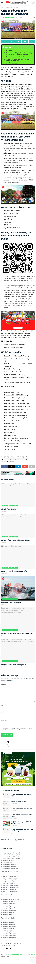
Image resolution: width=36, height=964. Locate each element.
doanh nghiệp (26, 276)
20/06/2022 (4, 604)
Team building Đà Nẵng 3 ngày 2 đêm (15, 412)
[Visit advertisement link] (18, 473)
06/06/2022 (14, 810)
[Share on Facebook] (4, 41)
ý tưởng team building (16, 333)
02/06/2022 (14, 825)
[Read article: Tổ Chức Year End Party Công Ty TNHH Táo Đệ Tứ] (6, 816)
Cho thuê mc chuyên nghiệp (12, 170)
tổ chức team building (19, 95)
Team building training (10, 158)
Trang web (4, 720)
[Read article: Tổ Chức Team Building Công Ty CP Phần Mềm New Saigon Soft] (6, 830)
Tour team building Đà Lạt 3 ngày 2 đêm (16, 418)
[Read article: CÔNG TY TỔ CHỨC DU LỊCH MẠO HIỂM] (18, 557)
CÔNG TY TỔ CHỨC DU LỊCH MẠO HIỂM (14, 571)
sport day (18, 167)
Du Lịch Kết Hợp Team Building (11, 602)
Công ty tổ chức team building (10, 67)
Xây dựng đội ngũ (9, 429)
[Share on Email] (25, 41)
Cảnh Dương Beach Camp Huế (13, 372)
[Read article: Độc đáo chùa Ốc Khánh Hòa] (6, 803)
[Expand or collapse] (32, 47)
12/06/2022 (4, 511)
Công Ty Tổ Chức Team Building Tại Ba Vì (14, 665)
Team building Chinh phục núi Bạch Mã (15, 415)
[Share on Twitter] (11, 41)
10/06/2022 (4, 635)
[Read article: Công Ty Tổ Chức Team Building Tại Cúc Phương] (18, 619)
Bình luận (4, 684)
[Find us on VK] (7, 949)
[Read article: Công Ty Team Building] (18, 495)
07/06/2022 (14, 818)
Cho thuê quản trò (9, 449)
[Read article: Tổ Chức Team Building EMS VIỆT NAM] (6, 809)
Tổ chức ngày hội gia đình (12, 165)
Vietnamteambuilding (7, 84)
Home (2, 7)
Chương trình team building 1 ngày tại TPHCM (17, 444)
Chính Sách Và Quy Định (6, 943)
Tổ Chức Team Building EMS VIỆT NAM (21, 808)
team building (18, 146)
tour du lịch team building (16, 144)
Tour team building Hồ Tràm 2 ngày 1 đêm (16, 403)
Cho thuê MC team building (12, 441)
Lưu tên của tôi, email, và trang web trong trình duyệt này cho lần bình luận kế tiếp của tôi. (18, 729)
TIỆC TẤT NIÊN (8, 219)
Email (3, 713)
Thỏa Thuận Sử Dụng (19, 943)
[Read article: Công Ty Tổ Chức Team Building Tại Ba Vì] (18, 651)
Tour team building (9, 424)
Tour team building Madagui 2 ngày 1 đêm (16, 409)
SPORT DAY (7, 225)
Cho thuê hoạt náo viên (11, 446)
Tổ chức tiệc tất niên (10, 435)
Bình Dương (8, 459)
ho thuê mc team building (14, 335)
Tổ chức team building (10, 153)
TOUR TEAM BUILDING (11, 213)
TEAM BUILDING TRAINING (12, 210)
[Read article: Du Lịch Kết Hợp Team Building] (18, 588)
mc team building (26, 170)
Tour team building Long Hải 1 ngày (14, 401)
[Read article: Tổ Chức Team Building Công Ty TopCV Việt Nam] (6, 795)
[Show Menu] (2, 2)
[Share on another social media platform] (32, 41)
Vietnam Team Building (8, 17)
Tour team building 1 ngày (12, 392)
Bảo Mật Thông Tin (5, 945)
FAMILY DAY (7, 222)
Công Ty (15, 459)
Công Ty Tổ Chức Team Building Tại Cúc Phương (16, 633)
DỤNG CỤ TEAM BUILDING (12, 228)
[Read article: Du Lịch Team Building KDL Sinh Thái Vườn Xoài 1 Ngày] (6, 823)
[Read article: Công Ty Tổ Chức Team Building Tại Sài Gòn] (18, 526)
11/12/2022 (19, 17)
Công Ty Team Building (8, 509)
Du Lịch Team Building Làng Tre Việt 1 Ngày (17, 356)
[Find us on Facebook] (1, 949)
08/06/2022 (14, 798)
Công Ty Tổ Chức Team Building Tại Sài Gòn (17, 382)
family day (23, 165)
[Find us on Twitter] (4, 949)
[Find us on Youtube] (10, 949)
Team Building (23, 459)
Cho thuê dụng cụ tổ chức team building (16, 438)
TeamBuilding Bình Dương (12, 369)
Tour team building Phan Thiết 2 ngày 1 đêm (17, 406)
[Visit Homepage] (17, 2)
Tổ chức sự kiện (9, 432)
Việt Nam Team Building (18, 344)
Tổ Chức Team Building (8, 461)
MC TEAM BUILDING (10, 216)
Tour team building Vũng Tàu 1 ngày (15, 398)
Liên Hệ (13, 945)
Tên (2, 705)
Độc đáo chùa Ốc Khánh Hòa (18, 801)
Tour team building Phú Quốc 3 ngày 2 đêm (17, 421)
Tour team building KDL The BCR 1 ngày (16, 395)
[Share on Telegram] (18, 41)
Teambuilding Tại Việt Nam (12, 7)
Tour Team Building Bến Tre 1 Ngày (14, 375)
